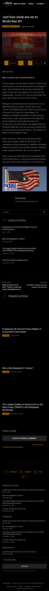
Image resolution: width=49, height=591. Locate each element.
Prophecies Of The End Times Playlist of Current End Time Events (19, 228)
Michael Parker (20, 198)
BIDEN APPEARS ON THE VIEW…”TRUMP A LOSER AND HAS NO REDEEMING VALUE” (11, 287)
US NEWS (6, 26)
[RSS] (35, 472)
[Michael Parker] (7, 200)
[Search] (44, 212)
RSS (40, 472)
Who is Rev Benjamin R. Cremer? (13, 239)
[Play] (24, 179)
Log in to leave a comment (24, 438)
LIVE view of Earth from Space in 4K (15, 260)
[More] (44, 63)
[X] (23, 477)
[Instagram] (21, 472)
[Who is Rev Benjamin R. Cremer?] (43, 240)
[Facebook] (7, 472)
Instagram (28, 472)
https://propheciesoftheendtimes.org (26, 201)
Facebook (13, 472)
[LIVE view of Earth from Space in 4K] (43, 261)
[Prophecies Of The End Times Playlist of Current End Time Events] (43, 229)
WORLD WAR (15, 26)
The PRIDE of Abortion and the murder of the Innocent (37, 286)
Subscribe (24, 566)
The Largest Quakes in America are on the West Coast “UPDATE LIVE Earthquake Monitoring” (19, 249)
